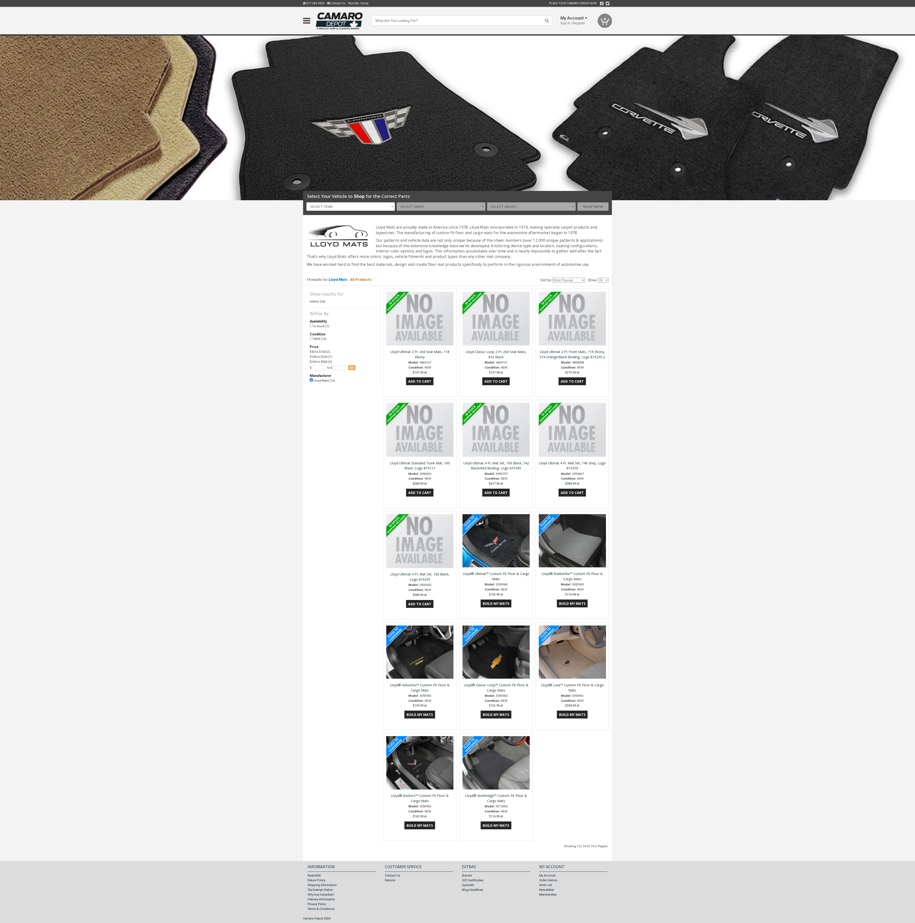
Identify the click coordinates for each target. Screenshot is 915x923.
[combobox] (350, 206)
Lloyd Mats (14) (324, 380)
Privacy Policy (317, 904)
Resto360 (314, 875)
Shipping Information (322, 885)
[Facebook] (602, 3)
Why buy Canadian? (321, 894)
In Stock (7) (321, 326)
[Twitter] (607, 3)
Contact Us (338, 3)
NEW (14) (319, 339)
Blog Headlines (472, 890)
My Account (547, 875)
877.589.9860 (315, 3)
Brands (467, 875)
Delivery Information (321, 899)
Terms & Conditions (321, 909)
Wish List (545, 885)
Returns (390, 880)
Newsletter (546, 890)
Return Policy (316, 880)
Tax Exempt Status (320, 890)
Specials (468, 885)
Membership (548, 894)
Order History (548, 880)
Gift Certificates (472, 880)
